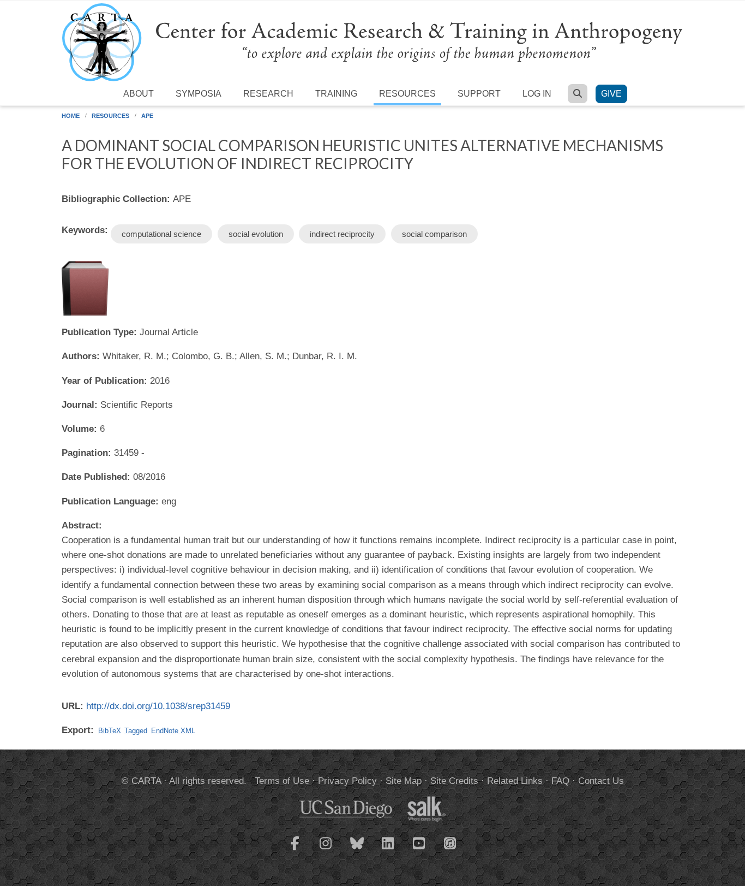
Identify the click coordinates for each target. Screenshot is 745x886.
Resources (407, 93)
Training (336, 93)
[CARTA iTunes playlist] (450, 842)
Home (71, 115)
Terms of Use (282, 781)
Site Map (404, 781)
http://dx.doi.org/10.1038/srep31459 (158, 706)
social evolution (256, 234)
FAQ (560, 781)
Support (479, 93)
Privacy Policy (347, 781)
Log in (536, 93)
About (138, 93)
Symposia (198, 93)
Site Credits (454, 781)
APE (147, 115)
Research (268, 93)
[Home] (372, 42)
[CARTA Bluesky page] (357, 850)
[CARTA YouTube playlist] (419, 850)
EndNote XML (173, 731)
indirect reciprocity (342, 234)
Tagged (135, 731)
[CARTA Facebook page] (295, 850)
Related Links (515, 781)
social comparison (434, 234)
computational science (161, 234)
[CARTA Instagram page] (326, 850)
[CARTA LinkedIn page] (388, 850)
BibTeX (109, 731)
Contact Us (601, 781)
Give (611, 93)
